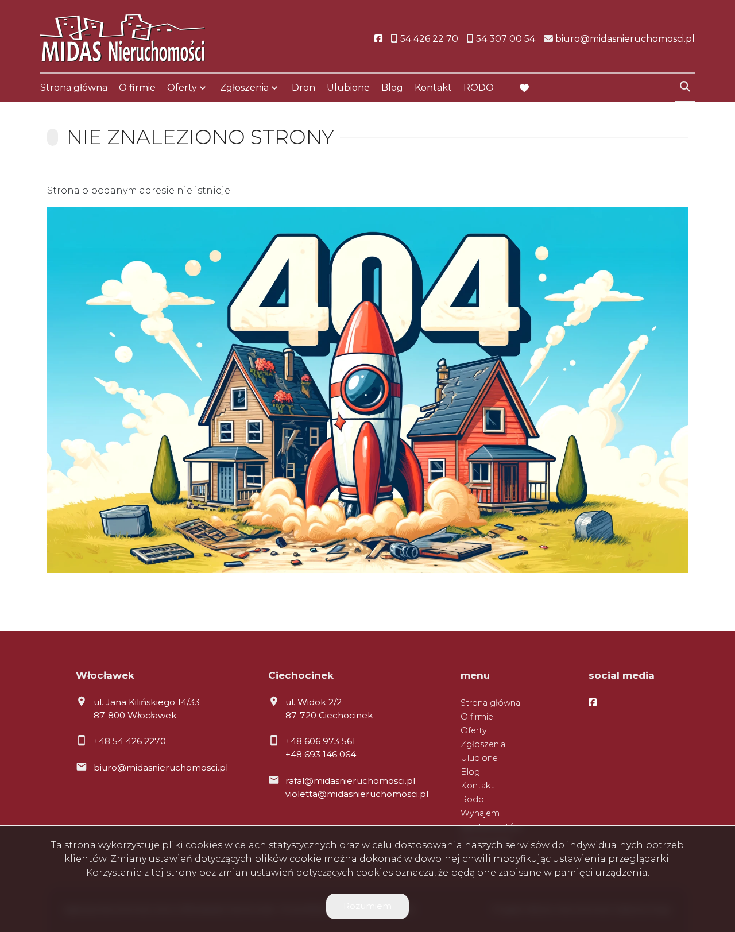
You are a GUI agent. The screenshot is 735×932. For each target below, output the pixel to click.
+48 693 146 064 (320, 754)
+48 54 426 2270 (130, 741)
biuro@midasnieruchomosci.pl (161, 767)
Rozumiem (367, 905)
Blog (392, 87)
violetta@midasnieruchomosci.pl (356, 793)
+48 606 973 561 (320, 741)
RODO (478, 87)
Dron (303, 87)
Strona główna (73, 87)
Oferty (182, 87)
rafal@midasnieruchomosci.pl (350, 780)
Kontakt (433, 87)
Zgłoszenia (483, 744)
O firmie (137, 87)
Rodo (472, 799)
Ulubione (348, 87)
